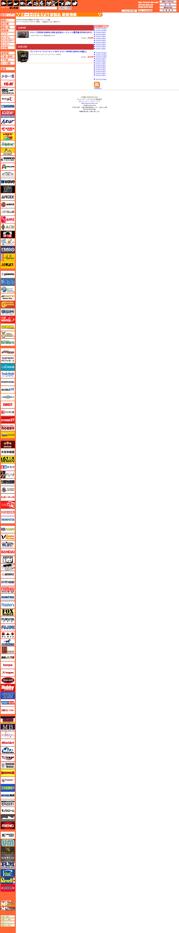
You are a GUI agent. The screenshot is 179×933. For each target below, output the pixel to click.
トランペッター (8, 519)
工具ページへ (8, 56)
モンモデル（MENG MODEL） (8, 825)
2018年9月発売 (101, 59)
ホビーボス (8, 702)
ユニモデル (8, 835)
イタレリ (8, 166)
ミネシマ (8, 750)
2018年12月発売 (101, 53)
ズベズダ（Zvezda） (8, 434)
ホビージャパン (8, 687)
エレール (8, 257)
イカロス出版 (8, 159)
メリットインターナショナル (8, 780)
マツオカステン (8, 735)
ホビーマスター (8, 710)
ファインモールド (8, 589)
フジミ (8, 627)
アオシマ (8, 106)
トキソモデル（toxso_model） (8, 489)
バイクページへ (8, 34)
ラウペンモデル (8, 865)
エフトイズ (33, 54)
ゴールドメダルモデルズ (8, 334)
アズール (8, 121)
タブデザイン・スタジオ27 (8, 459)
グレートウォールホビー (8, 312)
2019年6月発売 (101, 38)
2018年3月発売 (101, 71)
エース (8, 227)
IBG (8, 91)
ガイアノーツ (8, 274)
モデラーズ (8, 788)
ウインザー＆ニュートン (8, 174)
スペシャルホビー (8, 427)
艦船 (16, 3)
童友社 (8, 482)
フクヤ (8, 620)
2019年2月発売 (101, 47)
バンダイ (8, 552)
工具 (55, 3)
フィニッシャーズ (8, 604)
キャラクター (36, 3)
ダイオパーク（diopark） (8, 444)
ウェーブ (8, 181)
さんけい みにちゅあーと (8, 359)
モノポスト (8, 818)
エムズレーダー (8, 903)
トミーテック (8, 497)
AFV (8, 20)
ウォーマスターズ (8, 189)
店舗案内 (168, 10)
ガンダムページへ (8, 37)
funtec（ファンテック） (8, 597)
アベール (8, 136)
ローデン (8, 888)
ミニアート (8, 742)
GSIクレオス (8, 367)
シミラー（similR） (8, 389)
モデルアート (8, 795)
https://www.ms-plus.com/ (89, 103)
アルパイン (8, 144)
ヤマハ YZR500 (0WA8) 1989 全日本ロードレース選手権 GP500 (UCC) (61, 32)
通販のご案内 (8, 919)
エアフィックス (8, 204)
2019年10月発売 (101, 30)
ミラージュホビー (8, 757)
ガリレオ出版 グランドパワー (8, 304)
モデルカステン (8, 803)
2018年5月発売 (101, 67)
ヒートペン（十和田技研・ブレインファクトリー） (8, 567)
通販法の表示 (8, 925)
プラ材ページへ (8, 59)
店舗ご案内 (8, 916)
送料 (168, 4)
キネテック (8, 297)
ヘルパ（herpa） (8, 665)
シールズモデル (8, 374)
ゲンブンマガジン (8, 327)
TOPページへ (8, 14)
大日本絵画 (8, 452)
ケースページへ (8, 63)
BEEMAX (8, 574)
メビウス (8, 772)
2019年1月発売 (101, 49)
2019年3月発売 (101, 45)
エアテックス (8, 196)
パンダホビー (8, 559)
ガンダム (42, 3)
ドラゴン (8, 512)
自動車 (23, 3)
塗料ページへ (8, 53)
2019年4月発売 (101, 43)
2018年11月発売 (101, 55)
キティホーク (8, 289)
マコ (8, 720)
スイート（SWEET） (8, 404)
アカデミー (8, 114)
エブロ (8, 249)
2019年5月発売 (101, 40)
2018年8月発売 (101, 61)
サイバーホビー (8, 351)
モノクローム (8, 810)
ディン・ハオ (8, 474)
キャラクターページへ (8, 40)
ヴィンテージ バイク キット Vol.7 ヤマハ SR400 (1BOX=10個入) (58, 51)
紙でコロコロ (8, 282)
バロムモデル (8, 544)
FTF (8, 234)
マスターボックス (8, 727)
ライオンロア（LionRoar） (8, 850)
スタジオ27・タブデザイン (8, 419)
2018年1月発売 (101, 75)
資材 (62, 3)
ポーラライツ (8, 680)
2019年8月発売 (101, 34)
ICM (8, 83)
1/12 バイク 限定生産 (43, 35)
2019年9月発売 (101, 32)
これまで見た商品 (129, 10)
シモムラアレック (8, 397)
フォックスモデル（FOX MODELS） (8, 612)
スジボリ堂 (8, 412)
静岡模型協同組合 (8, 382)
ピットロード (8, 582)
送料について (8, 922)
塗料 (49, 3)
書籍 (74, 3)
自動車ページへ (8, 30)
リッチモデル (8, 873)
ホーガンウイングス (8, 672)
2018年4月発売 (101, 69)
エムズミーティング (8, 908)
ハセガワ (33, 35)
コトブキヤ (8, 342)
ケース (68, 3)
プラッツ (8, 635)
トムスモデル (8, 504)
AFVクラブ (8, 212)
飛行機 (10, 3)
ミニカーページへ (8, 44)
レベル (8, 880)
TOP (9, 8)
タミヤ (8, 467)
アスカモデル (8, 129)
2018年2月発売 (101, 73)
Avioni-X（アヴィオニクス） (8, 98)
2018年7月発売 (101, 63)
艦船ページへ (8, 27)
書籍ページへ (8, 68)
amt (8, 219)
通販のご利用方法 (168, 1)
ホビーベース (8, 695)
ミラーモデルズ (8, 765)
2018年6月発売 (101, 65)
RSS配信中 (97, 88)
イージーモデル (8, 151)
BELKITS (8, 657)
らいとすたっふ (8, 857)
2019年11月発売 (101, 28)
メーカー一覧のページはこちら (8, 76)
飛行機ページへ (8, 23)
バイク (29, 3)
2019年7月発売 (101, 36)
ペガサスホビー (8, 650)
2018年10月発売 (101, 57)
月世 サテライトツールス (8, 319)
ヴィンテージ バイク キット (47, 54)
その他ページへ (8, 47)
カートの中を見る (145, 10)
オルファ (8, 264)
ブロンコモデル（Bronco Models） (8, 642)
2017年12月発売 (101, 79)
